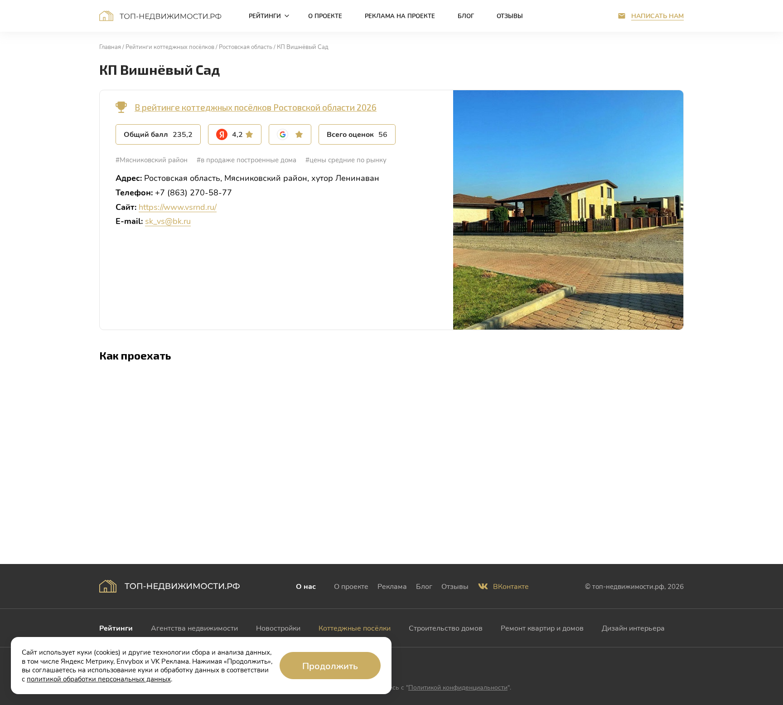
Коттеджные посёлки (355, 627)
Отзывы (455, 586)
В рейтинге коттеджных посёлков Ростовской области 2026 (256, 107)
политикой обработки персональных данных (99, 679)
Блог (424, 586)
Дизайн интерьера (633, 627)
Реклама (392, 586)
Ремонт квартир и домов (542, 627)
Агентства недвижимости (194, 627)
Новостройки (278, 627)
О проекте (351, 586)
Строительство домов (446, 627)
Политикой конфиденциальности (458, 687)
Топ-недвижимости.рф (160, 16)
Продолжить (330, 665)
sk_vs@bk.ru (168, 221)
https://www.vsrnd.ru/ (178, 207)
